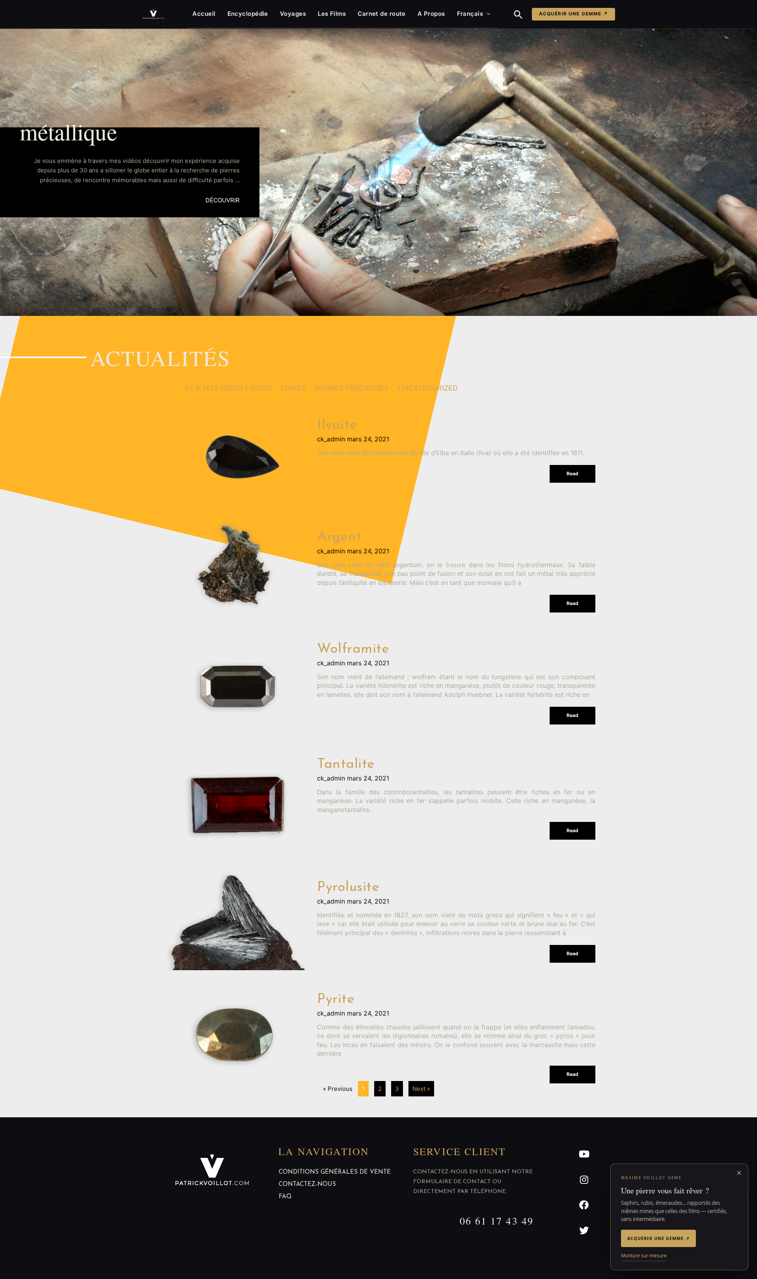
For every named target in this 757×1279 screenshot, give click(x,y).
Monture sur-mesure (644, 1255)
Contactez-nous (307, 1185)
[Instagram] (584, 1179)
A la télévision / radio (228, 388)
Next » (421, 1088)
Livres (293, 388)
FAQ (285, 1197)
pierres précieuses (351, 388)
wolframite (353, 649)
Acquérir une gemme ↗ (573, 14)
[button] (518, 14)
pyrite (335, 999)
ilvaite (337, 425)
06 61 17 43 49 (496, 1220)
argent (339, 537)
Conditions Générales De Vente (335, 1172)
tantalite (346, 764)
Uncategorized (428, 388)
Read (572, 473)
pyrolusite (348, 887)
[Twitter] (584, 1231)
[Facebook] (584, 1205)
